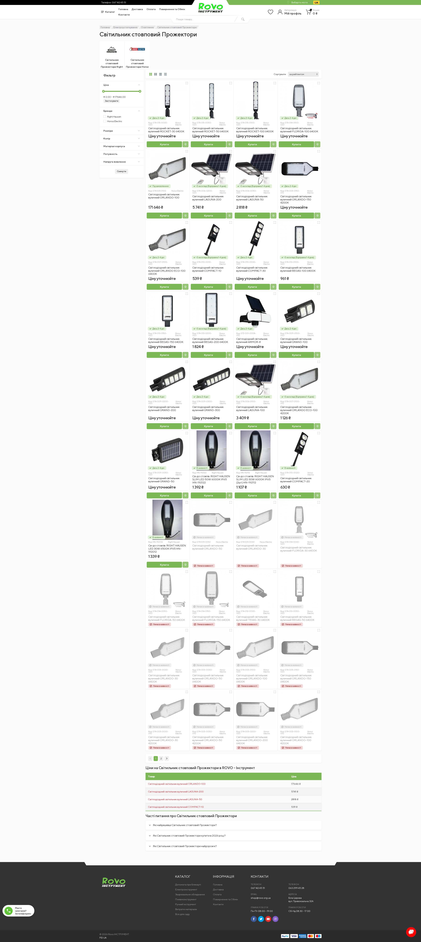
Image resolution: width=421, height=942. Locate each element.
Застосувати (111, 101)
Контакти (124, 14)
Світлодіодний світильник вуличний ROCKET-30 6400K (166, 130)
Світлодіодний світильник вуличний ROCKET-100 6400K (255, 130)
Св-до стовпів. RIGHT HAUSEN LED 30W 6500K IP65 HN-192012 (167, 548)
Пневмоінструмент (186, 899)
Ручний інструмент (185, 904)
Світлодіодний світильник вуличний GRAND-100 (296, 340)
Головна (123, 9)
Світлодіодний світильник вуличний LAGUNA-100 (252, 408)
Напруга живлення (114, 161)
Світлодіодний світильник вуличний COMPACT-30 (252, 269)
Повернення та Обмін (172, 9)
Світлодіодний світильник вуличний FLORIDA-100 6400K (299, 130)
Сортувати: (280, 74)
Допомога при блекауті (188, 884)
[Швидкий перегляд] (186, 83)
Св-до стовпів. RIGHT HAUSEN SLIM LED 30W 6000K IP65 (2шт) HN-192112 (255, 479)
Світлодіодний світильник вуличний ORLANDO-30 (252, 547)
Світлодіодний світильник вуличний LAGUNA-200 (208, 198)
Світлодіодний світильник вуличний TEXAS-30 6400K (253, 618)
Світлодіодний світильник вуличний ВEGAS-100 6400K (298, 269)
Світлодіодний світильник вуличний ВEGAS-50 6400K (297, 618)
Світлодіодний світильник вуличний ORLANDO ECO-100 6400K (167, 270)
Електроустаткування (125, 27)
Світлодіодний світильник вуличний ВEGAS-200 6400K (210, 340)
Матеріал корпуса (114, 146)
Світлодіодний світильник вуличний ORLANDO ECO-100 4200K (299, 410)
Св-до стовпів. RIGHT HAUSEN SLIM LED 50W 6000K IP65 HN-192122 (211, 479)
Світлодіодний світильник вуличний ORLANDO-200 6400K (252, 740)
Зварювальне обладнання (190, 894)
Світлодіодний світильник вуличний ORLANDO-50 (208, 547)
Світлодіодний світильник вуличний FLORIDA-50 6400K (166, 618)
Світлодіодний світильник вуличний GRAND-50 (164, 480)
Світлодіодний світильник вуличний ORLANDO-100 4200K (296, 740)
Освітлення (147, 27)
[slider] (103, 91)
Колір (106, 138)
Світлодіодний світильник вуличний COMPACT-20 (296, 480)
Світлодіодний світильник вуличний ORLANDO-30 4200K (164, 740)
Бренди (107, 110)
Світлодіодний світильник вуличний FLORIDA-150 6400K (211, 618)
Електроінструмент (186, 889)
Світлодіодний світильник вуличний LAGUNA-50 (252, 198)
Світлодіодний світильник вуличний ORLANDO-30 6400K (164, 678)
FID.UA (103, 937)
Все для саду (182, 914)
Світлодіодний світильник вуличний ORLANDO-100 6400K (252, 678)
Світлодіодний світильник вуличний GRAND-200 (164, 408)
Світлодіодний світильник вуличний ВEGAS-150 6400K (165, 340)
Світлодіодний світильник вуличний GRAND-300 (208, 408)
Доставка (137, 9)
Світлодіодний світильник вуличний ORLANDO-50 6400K (208, 678)
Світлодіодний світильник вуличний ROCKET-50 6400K (210, 130)
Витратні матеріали (186, 909)
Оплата (151, 9)
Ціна (106, 84)
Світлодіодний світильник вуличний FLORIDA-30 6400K (298, 549)
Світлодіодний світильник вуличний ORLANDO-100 (164, 196)
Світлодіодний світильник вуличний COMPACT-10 (208, 269)
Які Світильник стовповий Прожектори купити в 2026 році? (189, 835)
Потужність (110, 154)
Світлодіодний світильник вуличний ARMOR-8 (252, 340)
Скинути (121, 171)
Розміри (108, 130)
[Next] (166, 758)
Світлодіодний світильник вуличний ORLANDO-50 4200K (208, 740)
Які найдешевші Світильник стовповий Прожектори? (185, 825)
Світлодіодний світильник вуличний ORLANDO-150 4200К (296, 199)
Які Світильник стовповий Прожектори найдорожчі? (185, 846)
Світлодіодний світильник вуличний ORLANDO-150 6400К (296, 678)
